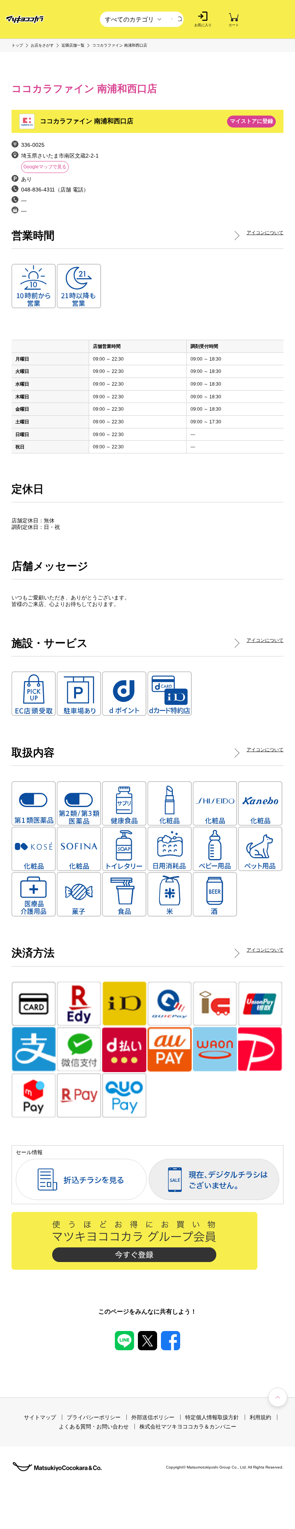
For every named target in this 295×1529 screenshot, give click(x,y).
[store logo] (25, 19)
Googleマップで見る (44, 167)
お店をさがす (42, 45)
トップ (17, 45)
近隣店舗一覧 (73, 45)
